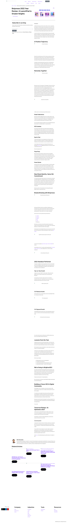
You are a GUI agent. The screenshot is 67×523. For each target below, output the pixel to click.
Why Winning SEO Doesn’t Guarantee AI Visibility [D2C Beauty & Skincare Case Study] (48, 465)
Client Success (34, 1)
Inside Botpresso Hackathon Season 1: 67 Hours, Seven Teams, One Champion (33, 472)
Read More (14, 461)
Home (25, 1)
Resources (32, 3)
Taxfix (37, 220)
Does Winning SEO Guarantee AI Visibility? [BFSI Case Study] (18, 472)
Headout (37, 218)
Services (28, 3)
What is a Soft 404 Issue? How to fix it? (33, 450)
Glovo (37, 219)
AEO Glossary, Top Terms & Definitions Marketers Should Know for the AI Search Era (19, 458)
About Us (29, 1)
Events (39, 3)
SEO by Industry (40, 1)
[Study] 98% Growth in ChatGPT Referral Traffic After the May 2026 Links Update (48, 452)
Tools (36, 3)
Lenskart (37, 215)
